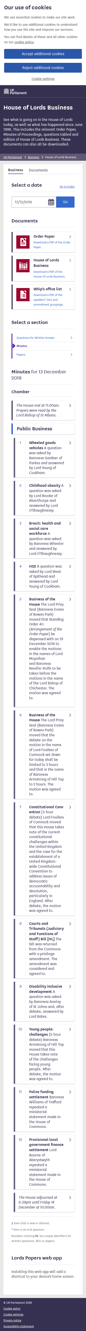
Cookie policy (11, 1308)
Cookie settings (43, 79)
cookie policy (23, 42)
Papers (21, 354)
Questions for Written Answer (36, 337)
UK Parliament (12, 157)
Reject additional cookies (43, 68)
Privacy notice (12, 1320)
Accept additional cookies (43, 54)
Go (65, 202)
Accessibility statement (18, 1326)
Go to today (67, 186)
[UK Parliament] (15, 91)
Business (33, 157)
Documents (38, 170)
